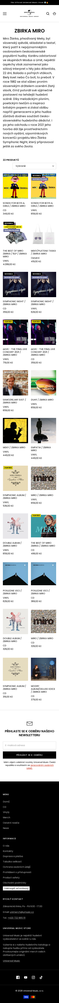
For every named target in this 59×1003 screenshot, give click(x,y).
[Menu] (5, 13)
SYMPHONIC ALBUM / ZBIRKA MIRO (14, 497)
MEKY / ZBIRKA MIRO (14, 447)
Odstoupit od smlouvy (16, 888)
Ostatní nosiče (11, 822)
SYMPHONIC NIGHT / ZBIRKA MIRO (14, 303)
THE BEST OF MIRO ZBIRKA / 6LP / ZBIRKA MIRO (15, 253)
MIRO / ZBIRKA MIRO (42, 495)
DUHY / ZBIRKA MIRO (42, 399)
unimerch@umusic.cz (22, 912)
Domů (6, 801)
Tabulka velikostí (12, 861)
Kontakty (8, 851)
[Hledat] (48, 13)
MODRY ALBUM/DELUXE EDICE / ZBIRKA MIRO (43, 688)
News (6, 828)
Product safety (11, 877)
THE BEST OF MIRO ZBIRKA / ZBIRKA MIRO (43, 544)
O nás (6, 845)
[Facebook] (18, 977)
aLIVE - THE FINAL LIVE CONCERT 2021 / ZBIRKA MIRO (15, 352)
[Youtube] (25, 977)
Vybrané (21, 166)
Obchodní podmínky (14, 882)
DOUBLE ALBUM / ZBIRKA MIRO (12, 544)
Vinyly (6, 812)
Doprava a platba (13, 856)
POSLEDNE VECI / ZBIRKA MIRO (12, 592)
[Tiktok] (41, 977)
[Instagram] (33, 977)
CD (4, 807)
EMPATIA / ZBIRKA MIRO (41, 449)
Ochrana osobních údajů (17, 867)
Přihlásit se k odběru (29, 755)
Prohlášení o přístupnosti (17, 872)
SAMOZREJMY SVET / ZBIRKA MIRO (14, 401)
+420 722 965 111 (16, 917)
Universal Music (11, 960)
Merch (6, 817)
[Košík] (54, 13)
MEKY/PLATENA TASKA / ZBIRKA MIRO (43, 252)
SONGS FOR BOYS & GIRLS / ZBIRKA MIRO (14, 204)
